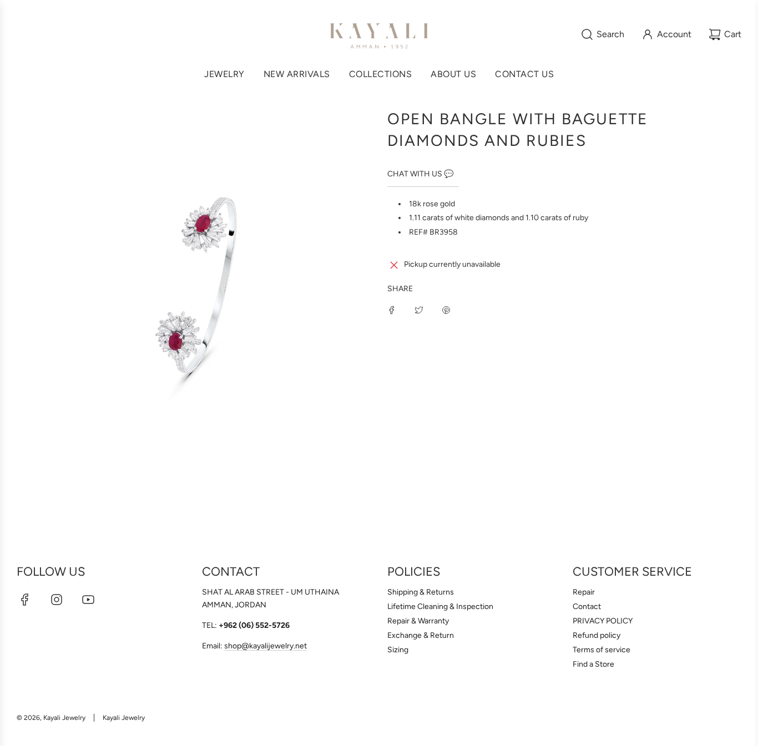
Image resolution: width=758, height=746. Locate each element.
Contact (587, 606)
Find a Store (593, 664)
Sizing (397, 649)
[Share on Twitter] (419, 309)
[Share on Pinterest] (446, 309)
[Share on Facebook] (392, 309)
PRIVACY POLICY (603, 621)
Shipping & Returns (420, 592)
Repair (584, 592)
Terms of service (601, 649)
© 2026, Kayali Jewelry (51, 718)
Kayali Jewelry (124, 718)
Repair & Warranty (418, 621)
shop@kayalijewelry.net (265, 646)
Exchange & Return (420, 635)
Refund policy (596, 635)
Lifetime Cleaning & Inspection (440, 606)
